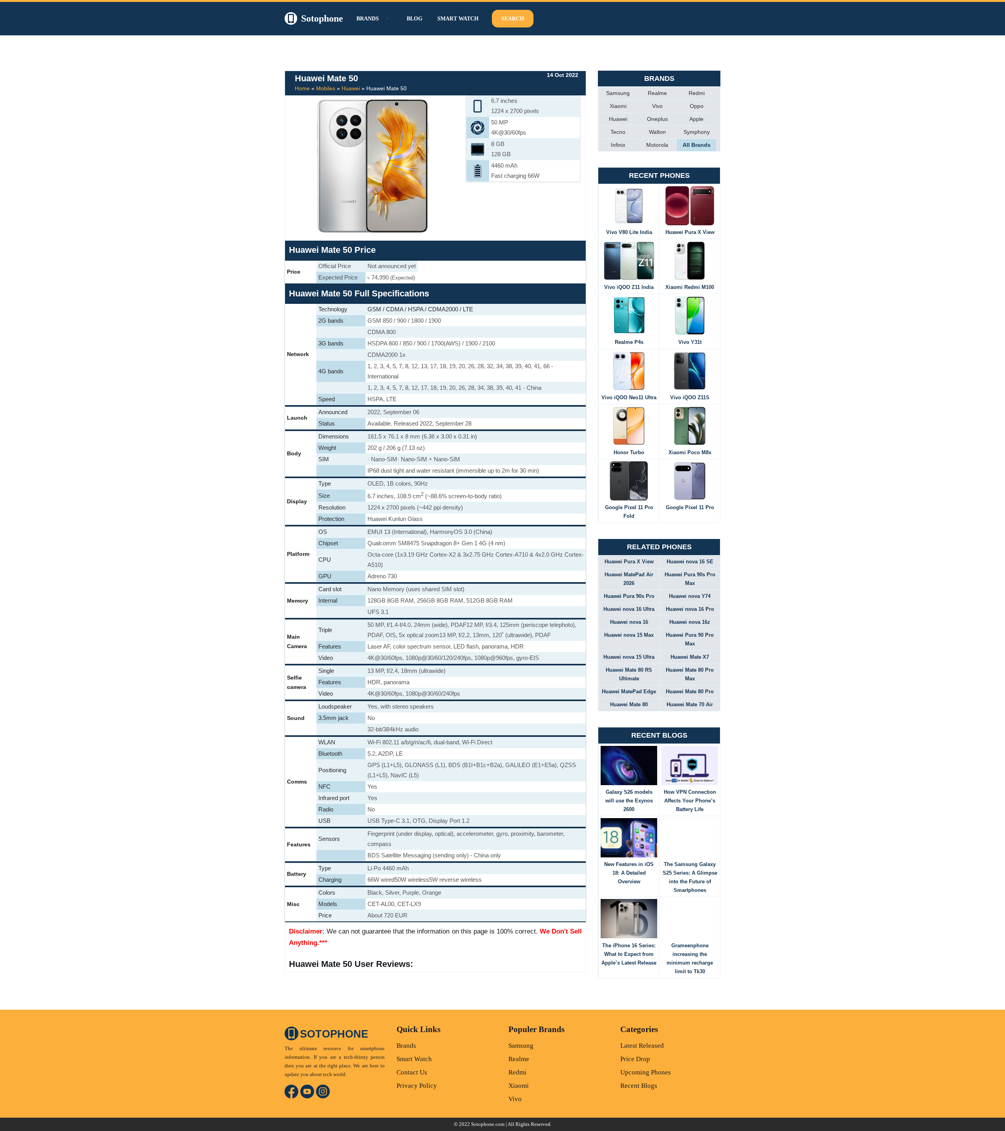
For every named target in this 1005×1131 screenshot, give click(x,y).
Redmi (697, 93)
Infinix (618, 145)
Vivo (657, 106)
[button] (386, 18)
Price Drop (635, 1059)
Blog (414, 19)
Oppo (697, 106)
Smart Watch (458, 19)
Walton (657, 132)
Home (302, 88)
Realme (657, 93)
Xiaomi (618, 106)
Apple (696, 119)
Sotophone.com (487, 1124)
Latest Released (642, 1045)
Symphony (696, 132)
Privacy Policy (417, 1085)
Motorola (657, 145)
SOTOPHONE (334, 1034)
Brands (406, 1045)
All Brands (697, 145)
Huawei (351, 88)
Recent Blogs (638, 1085)
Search (512, 19)
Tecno (617, 132)
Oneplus (657, 119)
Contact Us (412, 1072)
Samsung (618, 93)
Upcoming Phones (645, 1072)
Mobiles (325, 88)
